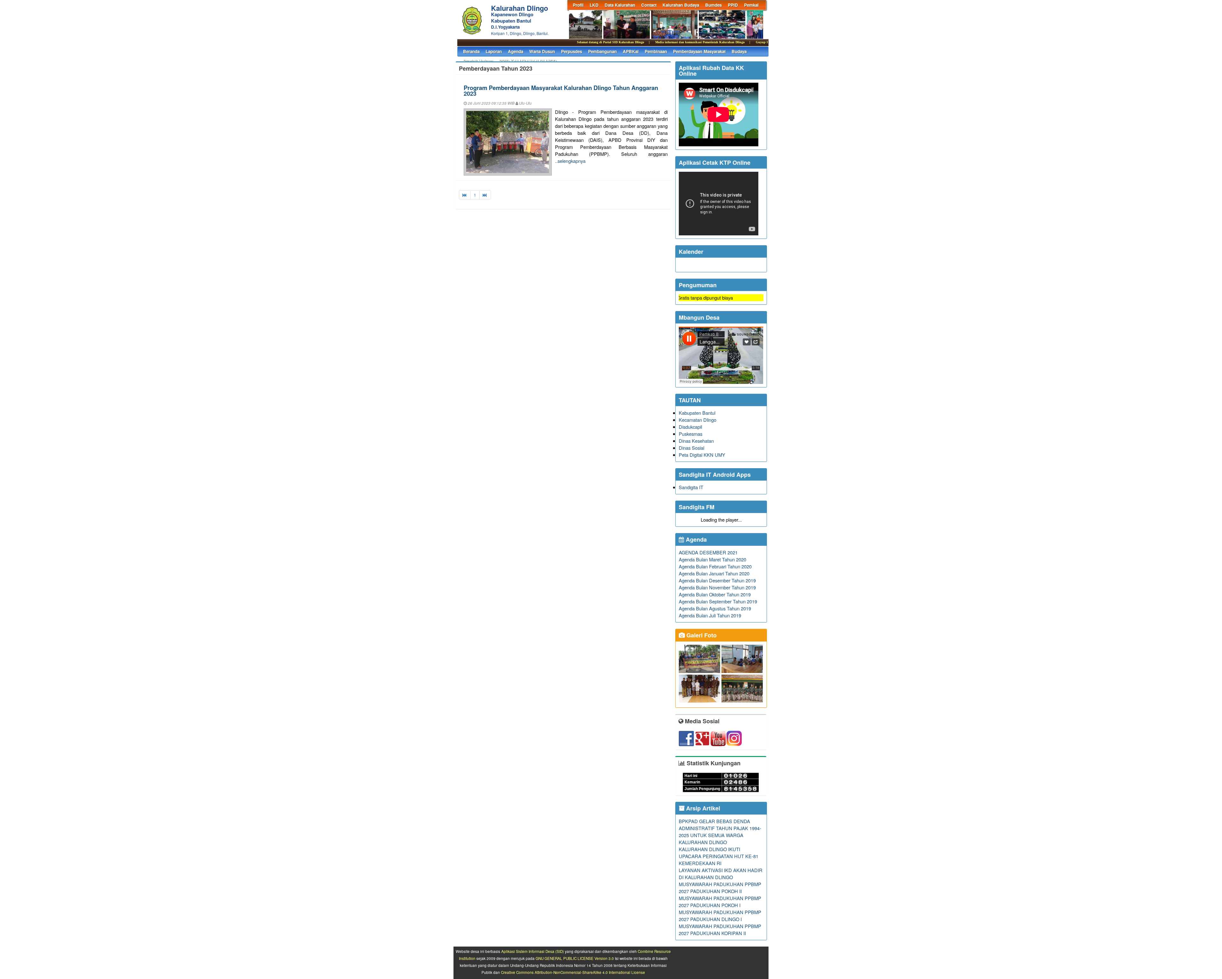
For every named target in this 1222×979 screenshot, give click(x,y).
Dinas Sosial (691, 447)
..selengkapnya (570, 160)
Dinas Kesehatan (696, 440)
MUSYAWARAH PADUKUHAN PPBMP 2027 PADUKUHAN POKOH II (720, 887)
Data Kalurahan (620, 5)
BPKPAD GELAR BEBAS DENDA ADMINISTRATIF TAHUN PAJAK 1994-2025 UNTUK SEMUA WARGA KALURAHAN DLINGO (720, 831)
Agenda (515, 51)
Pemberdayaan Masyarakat (699, 51)
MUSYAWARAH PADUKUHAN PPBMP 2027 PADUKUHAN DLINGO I (720, 915)
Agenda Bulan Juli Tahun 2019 (710, 615)
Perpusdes (571, 51)
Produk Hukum (478, 61)
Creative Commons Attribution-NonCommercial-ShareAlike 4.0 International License (573, 972)
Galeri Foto (701, 635)
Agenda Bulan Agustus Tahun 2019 (715, 608)
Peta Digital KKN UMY (702, 454)
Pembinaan (656, 51)
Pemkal (751, 5)
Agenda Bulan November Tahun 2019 (717, 587)
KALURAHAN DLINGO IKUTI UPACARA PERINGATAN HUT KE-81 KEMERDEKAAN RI (718, 856)
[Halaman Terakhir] (485, 194)
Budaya (739, 51)
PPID (733, 5)
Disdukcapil (690, 426)
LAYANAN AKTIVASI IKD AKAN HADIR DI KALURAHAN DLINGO (720, 873)
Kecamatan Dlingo (697, 419)
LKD (594, 5)
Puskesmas (690, 433)
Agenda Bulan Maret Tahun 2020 (712, 559)
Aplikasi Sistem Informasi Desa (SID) (532, 951)
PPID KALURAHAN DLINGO (527, 61)
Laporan (494, 51)
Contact (649, 5)
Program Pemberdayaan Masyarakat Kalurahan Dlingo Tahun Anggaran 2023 (561, 90)
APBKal (631, 51)
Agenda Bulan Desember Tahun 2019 (717, 580)
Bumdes (713, 5)
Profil (578, 5)
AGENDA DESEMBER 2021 (708, 552)
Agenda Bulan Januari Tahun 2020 (714, 573)
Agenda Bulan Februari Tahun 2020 (715, 566)
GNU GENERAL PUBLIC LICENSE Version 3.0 (575, 958)
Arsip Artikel (702, 808)
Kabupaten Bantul (697, 412)
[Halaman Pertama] (465, 194)
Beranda (471, 51)
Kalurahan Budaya (681, 5)
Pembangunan (602, 51)
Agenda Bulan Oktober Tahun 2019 (715, 594)
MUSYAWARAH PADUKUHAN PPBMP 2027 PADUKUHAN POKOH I (720, 901)
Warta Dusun (542, 51)
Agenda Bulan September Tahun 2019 (718, 601)
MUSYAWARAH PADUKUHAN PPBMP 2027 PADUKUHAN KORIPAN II (720, 929)
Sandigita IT (691, 487)
